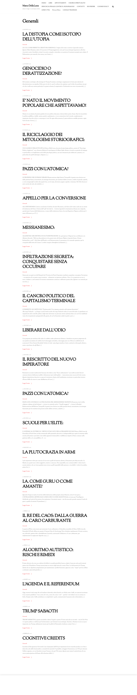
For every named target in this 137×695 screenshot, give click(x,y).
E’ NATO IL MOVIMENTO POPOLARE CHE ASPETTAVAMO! (54, 103)
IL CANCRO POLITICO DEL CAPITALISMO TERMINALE (49, 298)
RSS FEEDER (91, 7)
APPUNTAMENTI (60, 3)
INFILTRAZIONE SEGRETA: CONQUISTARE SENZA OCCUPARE (48, 262)
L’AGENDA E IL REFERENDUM (51, 584)
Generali (25, 44)
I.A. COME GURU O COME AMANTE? (47, 484)
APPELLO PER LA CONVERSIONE (54, 198)
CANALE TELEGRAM (70, 10)
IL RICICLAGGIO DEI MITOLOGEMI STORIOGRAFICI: (54, 137)
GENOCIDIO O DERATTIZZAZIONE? (42, 71)
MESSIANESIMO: (39, 228)
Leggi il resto (26, 58)
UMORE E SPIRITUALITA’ (77, 3)
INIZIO (44, 3)
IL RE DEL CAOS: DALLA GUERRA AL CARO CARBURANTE (55, 518)
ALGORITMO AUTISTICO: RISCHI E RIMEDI (48, 552)
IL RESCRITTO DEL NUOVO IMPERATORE (49, 362)
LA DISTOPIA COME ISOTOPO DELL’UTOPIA (52, 37)
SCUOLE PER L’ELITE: (43, 423)
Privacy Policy (56, 10)
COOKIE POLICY (103, 7)
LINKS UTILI (46, 10)
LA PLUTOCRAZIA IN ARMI (49, 452)
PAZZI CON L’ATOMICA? (45, 169)
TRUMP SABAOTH (40, 611)
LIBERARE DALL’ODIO (44, 330)
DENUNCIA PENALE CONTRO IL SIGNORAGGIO (58, 7)
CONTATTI (81, 7)
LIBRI (50, 3)
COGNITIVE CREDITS (44, 638)
